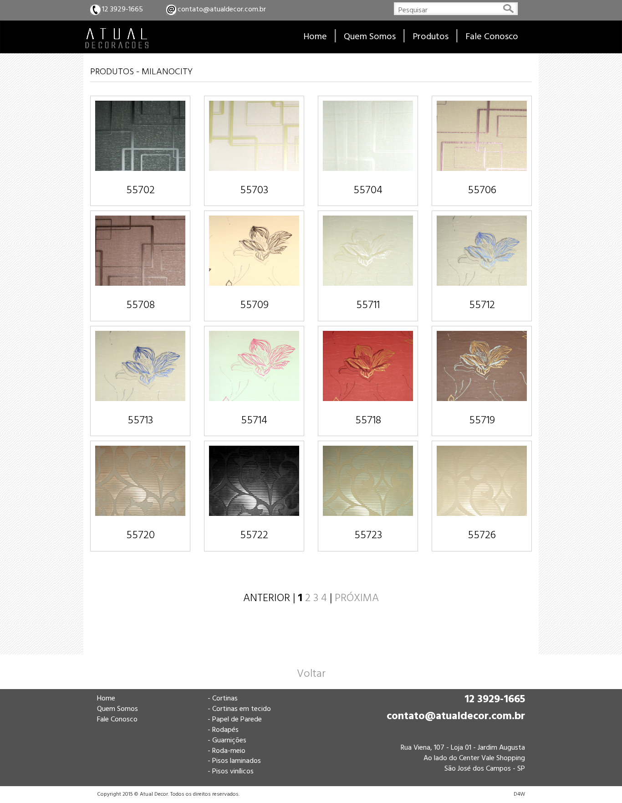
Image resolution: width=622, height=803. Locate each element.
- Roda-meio (226, 751)
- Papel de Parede (235, 720)
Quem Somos (117, 709)
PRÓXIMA (357, 598)
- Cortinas (223, 699)
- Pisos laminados (234, 761)
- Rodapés (223, 730)
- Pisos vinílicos (231, 771)
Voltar (311, 674)
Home (106, 699)
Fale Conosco (117, 720)
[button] (430, 37)
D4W (519, 794)
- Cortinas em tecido (239, 709)
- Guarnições (227, 740)
